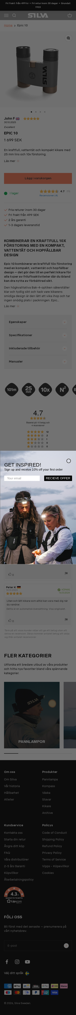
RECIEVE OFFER (58, 478)
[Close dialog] (68, 461)
